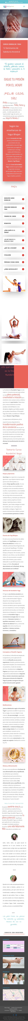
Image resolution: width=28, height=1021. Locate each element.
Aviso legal (7, 1007)
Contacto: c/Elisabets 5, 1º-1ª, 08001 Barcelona (13, 1011)
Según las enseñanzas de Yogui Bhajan (14, 130)
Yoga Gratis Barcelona (19, 1019)
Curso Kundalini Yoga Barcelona (14, 1018)
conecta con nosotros (14, 932)
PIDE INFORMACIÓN (12, 307)
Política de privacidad (16, 1007)
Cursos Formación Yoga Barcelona (15, 1018)
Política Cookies (13, 1009)
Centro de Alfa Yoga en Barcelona (11, 1016)
